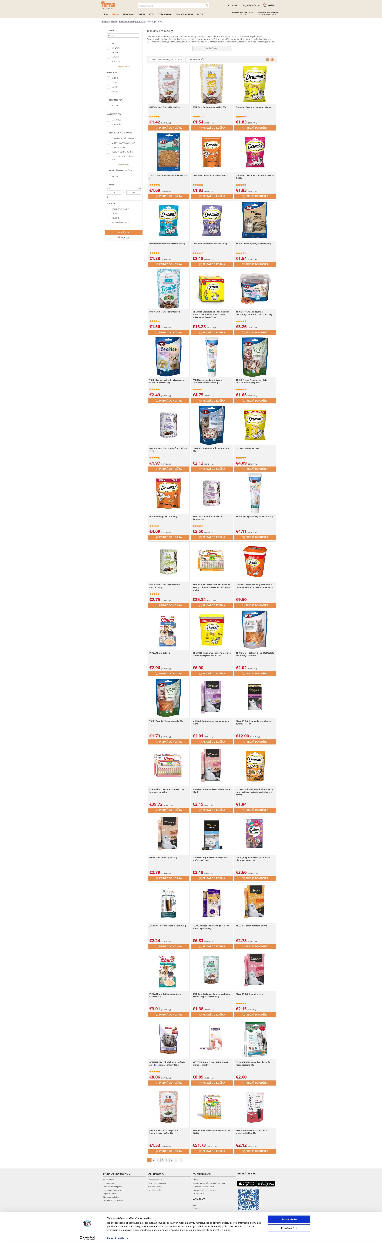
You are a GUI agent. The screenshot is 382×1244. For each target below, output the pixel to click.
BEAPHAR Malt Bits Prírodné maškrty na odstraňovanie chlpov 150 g (167, 1063)
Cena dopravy (108, 1183)
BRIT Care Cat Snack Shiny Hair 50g (209, 107)
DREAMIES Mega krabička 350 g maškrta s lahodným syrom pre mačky (212, 654)
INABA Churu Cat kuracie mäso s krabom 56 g (165, 995)
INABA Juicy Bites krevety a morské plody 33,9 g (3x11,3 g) (253, 859)
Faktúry (195, 1180)
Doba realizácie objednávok (113, 1186)
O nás (194, 1205)
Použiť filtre (124, 232)
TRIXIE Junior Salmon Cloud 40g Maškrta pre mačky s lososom (255, 654)
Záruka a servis (198, 1193)
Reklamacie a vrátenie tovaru (203, 1186)
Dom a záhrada (184, 14)
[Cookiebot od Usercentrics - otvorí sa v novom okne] (87, 1238)
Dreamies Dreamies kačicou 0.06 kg (210, 243)
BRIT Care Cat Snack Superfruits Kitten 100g (168, 449)
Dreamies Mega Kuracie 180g (163, 516)
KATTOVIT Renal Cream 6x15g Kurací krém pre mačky (210, 1063)
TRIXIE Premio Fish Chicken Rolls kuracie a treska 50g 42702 (251, 381)
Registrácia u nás (109, 1193)
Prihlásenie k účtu (155, 1186)
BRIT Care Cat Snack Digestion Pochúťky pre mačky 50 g (163, 1131)
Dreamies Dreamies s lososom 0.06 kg (167, 243)
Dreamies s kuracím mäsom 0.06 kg (210, 175)
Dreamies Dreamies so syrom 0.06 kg (253, 107)
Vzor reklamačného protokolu (204, 1190)
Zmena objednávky (155, 1190)
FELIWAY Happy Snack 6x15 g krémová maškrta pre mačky (211, 927)
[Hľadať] (207, 5)
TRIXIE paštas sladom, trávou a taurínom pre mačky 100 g (207, 381)
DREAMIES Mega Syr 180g (247, 448)
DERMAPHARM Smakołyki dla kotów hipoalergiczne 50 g (253, 1063)
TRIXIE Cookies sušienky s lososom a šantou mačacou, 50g (166, 381)
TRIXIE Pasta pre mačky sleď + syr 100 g (254, 516)
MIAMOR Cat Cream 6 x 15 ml (250, 994)
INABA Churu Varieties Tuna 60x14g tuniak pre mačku (166, 790)
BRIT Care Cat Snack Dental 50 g (164, 311)
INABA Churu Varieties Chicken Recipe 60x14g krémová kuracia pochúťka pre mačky (211, 587)
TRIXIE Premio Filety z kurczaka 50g (166, 721)
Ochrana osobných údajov (113, 1200)
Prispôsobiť (287, 1228)
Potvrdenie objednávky (157, 1183)
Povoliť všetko (289, 1219)
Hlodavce (129, 14)
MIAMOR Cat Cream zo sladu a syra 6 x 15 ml (211, 722)
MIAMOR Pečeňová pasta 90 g (163, 857)
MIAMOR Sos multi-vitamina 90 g (251, 925)
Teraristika (165, 14)
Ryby (151, 14)
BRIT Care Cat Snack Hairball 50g (165, 107)
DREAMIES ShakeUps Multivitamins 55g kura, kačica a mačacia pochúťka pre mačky (254, 792)
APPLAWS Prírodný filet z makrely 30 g (167, 925)
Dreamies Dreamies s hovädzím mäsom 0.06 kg (255, 176)
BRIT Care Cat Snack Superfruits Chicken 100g (164, 586)
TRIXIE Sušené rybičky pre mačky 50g (253, 243)
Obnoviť (125, 237)
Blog (200, 14)
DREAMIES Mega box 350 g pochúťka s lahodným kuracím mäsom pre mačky (254, 586)
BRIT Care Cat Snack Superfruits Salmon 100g (208, 517)
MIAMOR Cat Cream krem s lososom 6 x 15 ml (211, 790)
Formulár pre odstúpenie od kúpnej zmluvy (209, 1183)
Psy (106, 14)
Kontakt (233, 5)
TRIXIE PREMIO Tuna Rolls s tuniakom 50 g (211, 449)
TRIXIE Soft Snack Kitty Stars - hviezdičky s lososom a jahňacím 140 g (254, 313)
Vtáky (141, 14)
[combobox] (173, 5)
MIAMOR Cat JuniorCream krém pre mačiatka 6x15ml (210, 859)
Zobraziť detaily (115, 1238)
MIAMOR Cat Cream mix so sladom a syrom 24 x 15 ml (253, 722)
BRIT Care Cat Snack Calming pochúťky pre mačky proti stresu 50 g (211, 995)
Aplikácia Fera (108, 1180)
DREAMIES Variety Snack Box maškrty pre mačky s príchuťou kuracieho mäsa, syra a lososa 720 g (211, 314)
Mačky (115, 14)
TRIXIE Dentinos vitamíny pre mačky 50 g (168, 176)
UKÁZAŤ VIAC (212, 48)
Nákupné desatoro (155, 1180)
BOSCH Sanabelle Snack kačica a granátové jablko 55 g (251, 1131)
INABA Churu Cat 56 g (159, 652)
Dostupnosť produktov (112, 1190)
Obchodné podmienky (111, 1197)
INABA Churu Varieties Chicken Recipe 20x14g (211, 1131)
